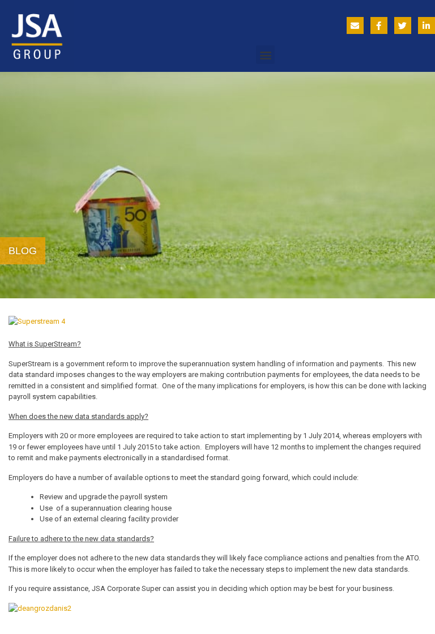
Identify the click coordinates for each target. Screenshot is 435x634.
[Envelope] (355, 25)
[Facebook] (378, 25)
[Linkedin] (426, 25)
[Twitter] (402, 25)
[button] (265, 54)
